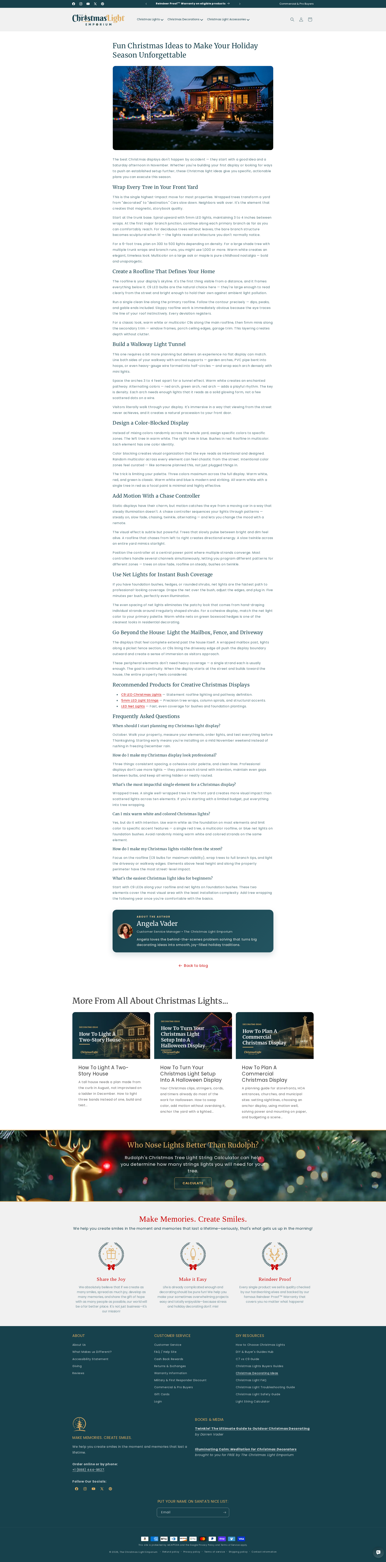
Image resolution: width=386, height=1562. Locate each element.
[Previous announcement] (146, 4)
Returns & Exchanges (170, 1366)
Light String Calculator (253, 1401)
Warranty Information (170, 1373)
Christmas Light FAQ (251, 1380)
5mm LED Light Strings (140, 700)
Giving (77, 1366)
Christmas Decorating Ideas (257, 1373)
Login (158, 1401)
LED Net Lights (133, 706)
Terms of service (214, 1551)
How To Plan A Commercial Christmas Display (264, 1073)
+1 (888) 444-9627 (88, 1469)
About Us (79, 1345)
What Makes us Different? (92, 1352)
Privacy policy (191, 1551)
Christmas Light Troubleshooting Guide (265, 1387)
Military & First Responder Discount (180, 1380)
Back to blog (196, 965)
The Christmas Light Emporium (139, 1552)
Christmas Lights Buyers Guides (259, 1366)
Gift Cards (162, 1394)
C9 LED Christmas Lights (141, 694)
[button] (292, 19)
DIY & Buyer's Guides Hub (254, 1352)
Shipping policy (238, 1551)
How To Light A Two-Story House (103, 1070)
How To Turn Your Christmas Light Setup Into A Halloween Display (191, 1073)
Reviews (78, 1373)
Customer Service (168, 1345)
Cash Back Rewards (168, 1359)
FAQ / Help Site (165, 1352)
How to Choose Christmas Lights (260, 1345)
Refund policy (170, 1551)
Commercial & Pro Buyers (173, 1387)
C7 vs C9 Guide (247, 1359)
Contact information (264, 1551)
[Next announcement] (239, 4)
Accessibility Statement (90, 1359)
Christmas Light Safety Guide (258, 1394)
